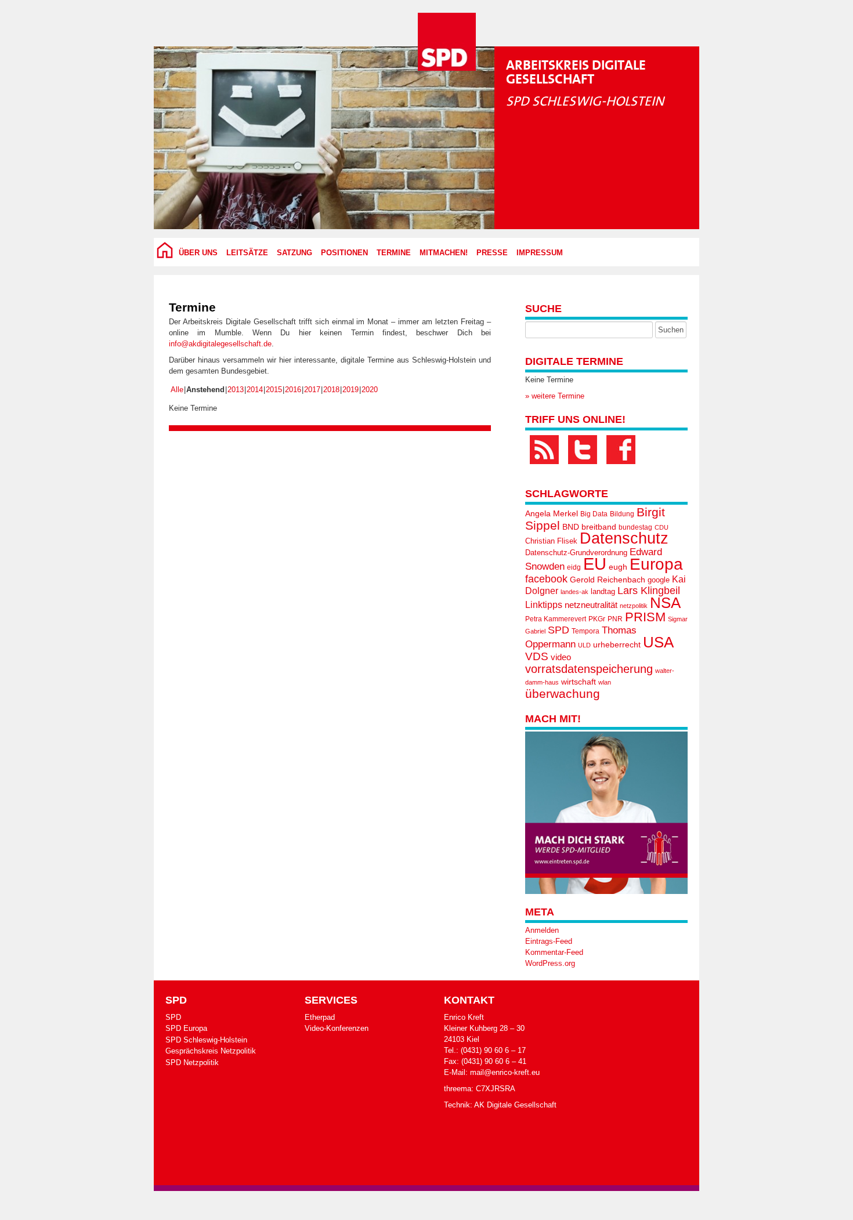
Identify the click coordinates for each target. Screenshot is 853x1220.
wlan (604, 682)
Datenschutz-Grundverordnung (576, 552)
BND (570, 526)
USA (658, 642)
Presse (492, 253)
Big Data (594, 514)
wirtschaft (578, 682)
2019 (350, 389)
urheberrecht (617, 644)
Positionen (344, 253)
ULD (584, 645)
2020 (370, 389)
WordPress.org (550, 963)
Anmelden (542, 930)
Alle (177, 389)
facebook (546, 579)
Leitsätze (247, 253)
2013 (235, 389)
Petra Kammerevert (555, 619)
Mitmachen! (444, 253)
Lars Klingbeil (648, 590)
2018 (331, 389)
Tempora (585, 631)
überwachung (562, 693)
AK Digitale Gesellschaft (515, 1104)
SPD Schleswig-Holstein (206, 1040)
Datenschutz (624, 538)
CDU (661, 527)
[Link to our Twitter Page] (582, 449)
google (659, 579)
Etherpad (320, 1017)
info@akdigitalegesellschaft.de (220, 343)
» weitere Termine (554, 396)
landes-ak (574, 591)
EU (594, 563)
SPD (558, 630)
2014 (255, 389)
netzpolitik (634, 605)
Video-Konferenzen (336, 1028)
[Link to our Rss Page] (544, 449)
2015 (274, 389)
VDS (536, 656)
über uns (198, 253)
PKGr (596, 619)
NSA (665, 603)
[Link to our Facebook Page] (620, 449)
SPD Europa (186, 1028)
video (561, 657)
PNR (615, 619)
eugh (618, 566)
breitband (598, 526)
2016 (293, 389)
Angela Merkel (551, 513)
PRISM (645, 617)
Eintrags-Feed (548, 941)
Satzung (294, 253)
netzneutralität (591, 605)
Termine (394, 253)
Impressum (539, 253)
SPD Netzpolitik (192, 1062)
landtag (603, 591)
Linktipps (543, 604)
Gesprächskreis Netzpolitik (210, 1051)
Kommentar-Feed (554, 952)
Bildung (622, 514)
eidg (574, 567)
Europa (656, 564)
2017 (312, 389)
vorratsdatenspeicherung (589, 668)
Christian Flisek (551, 541)
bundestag (635, 527)
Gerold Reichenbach (607, 579)
